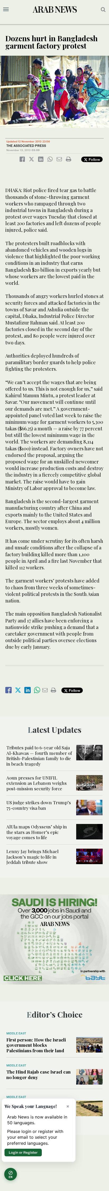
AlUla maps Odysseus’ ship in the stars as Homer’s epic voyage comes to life (36, 832)
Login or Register (23, 1152)
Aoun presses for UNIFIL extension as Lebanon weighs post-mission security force (36, 783)
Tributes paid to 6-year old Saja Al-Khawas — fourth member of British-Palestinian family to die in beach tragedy (39, 755)
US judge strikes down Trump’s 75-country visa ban (38, 805)
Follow (94, 159)
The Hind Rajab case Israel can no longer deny (38, 1074)
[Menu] (6, 9)
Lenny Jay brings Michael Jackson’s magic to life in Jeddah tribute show (32, 856)
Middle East (16, 1033)
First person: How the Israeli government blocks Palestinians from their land (36, 1045)
